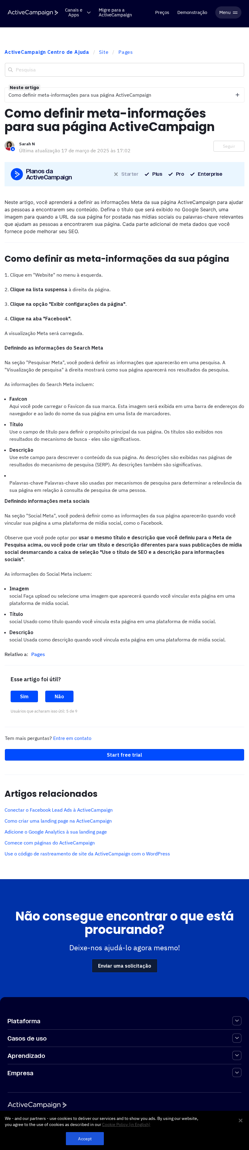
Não (59, 696)
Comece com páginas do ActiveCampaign (50, 843)
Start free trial (124, 755)
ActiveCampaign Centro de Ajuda (47, 52)
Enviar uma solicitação (124, 966)
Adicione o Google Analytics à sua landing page (56, 832)
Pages (125, 52)
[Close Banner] (240, 1120)
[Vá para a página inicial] (33, 12)
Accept (85, 1138)
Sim (24, 696)
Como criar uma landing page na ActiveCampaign (58, 821)
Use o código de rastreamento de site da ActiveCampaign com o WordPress (87, 854)
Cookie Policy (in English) (126, 1124)
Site (103, 52)
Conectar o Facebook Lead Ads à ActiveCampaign (59, 810)
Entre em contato (72, 738)
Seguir (229, 146)
